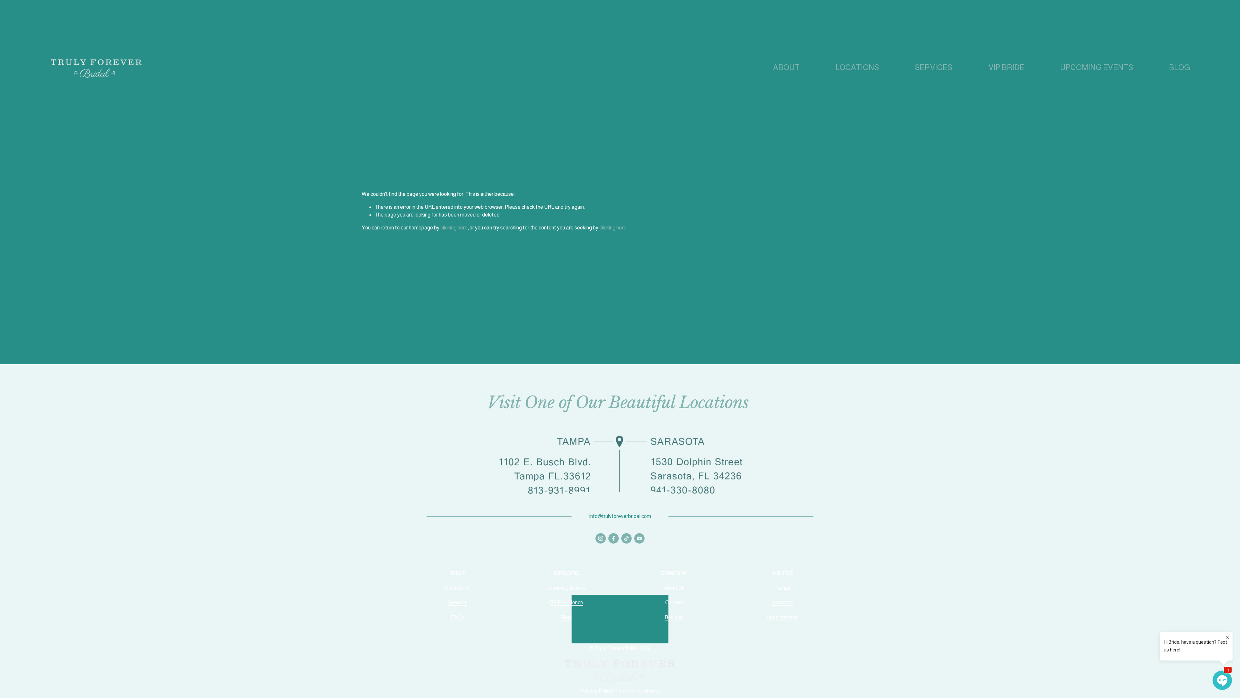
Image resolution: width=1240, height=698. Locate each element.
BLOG (1179, 68)
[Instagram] (600, 538)
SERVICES (933, 68)
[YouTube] (639, 538)
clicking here (454, 227)
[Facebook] (613, 538)
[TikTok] (626, 538)
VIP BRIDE (1006, 68)
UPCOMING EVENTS (1096, 68)
